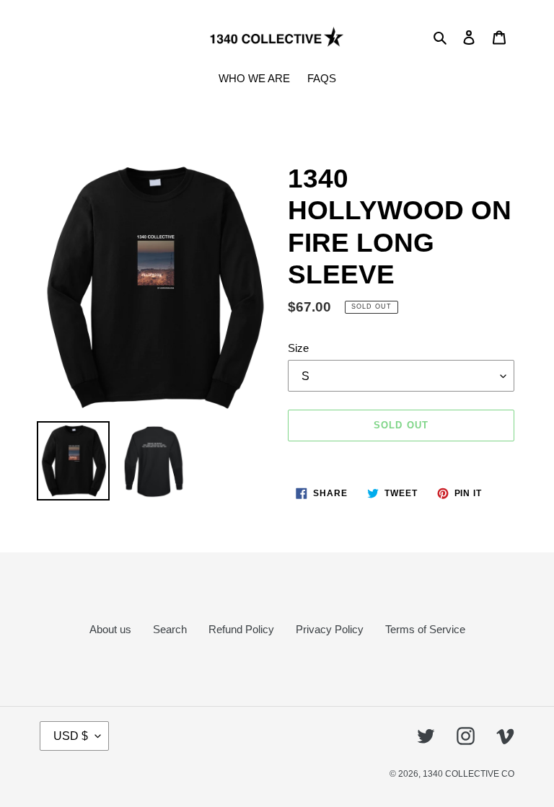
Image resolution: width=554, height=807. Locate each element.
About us (110, 629)
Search (170, 629)
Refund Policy (241, 629)
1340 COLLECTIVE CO (468, 774)
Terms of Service (425, 629)
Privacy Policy (330, 629)
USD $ (70, 736)
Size (298, 348)
